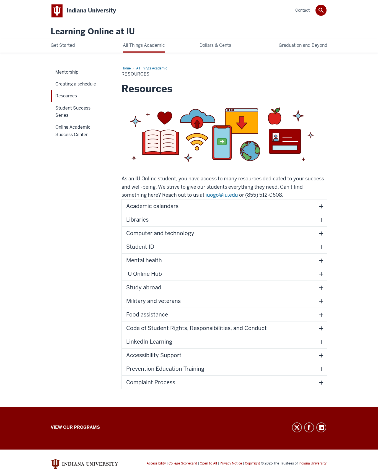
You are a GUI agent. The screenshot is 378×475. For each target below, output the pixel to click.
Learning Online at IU (93, 31)
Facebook (309, 427)
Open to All (208, 463)
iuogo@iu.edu (222, 195)
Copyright (252, 463)
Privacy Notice (231, 463)
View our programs (75, 427)
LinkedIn (321, 427)
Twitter (297, 427)
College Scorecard (183, 463)
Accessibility (156, 463)
